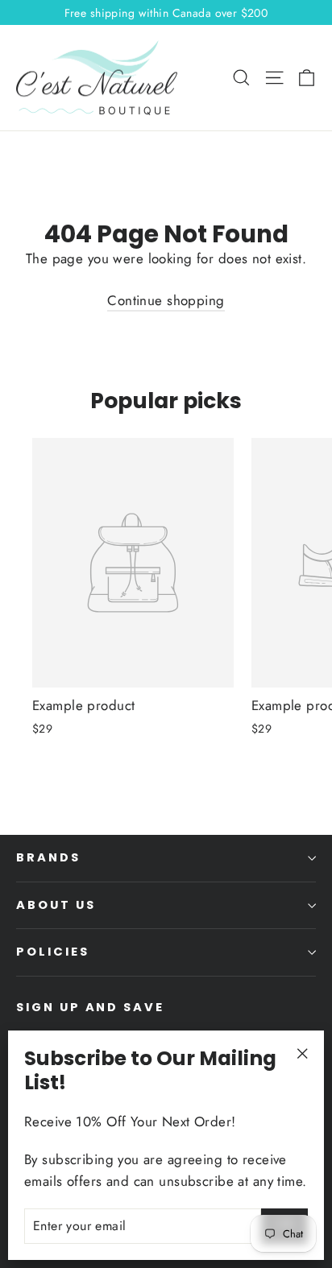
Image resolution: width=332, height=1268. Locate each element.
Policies (52, 952)
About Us (56, 905)
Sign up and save (90, 1007)
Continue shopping (165, 300)
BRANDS (48, 857)
